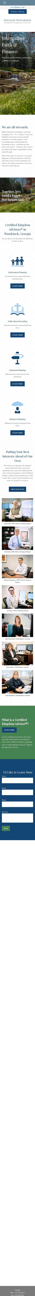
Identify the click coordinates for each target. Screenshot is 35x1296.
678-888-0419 (20, 1292)
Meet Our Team (17, 489)
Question (5, 812)
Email (4, 788)
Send (6, 828)
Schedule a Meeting (17, 11)
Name (4, 776)
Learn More (9, 730)
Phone (4, 800)
